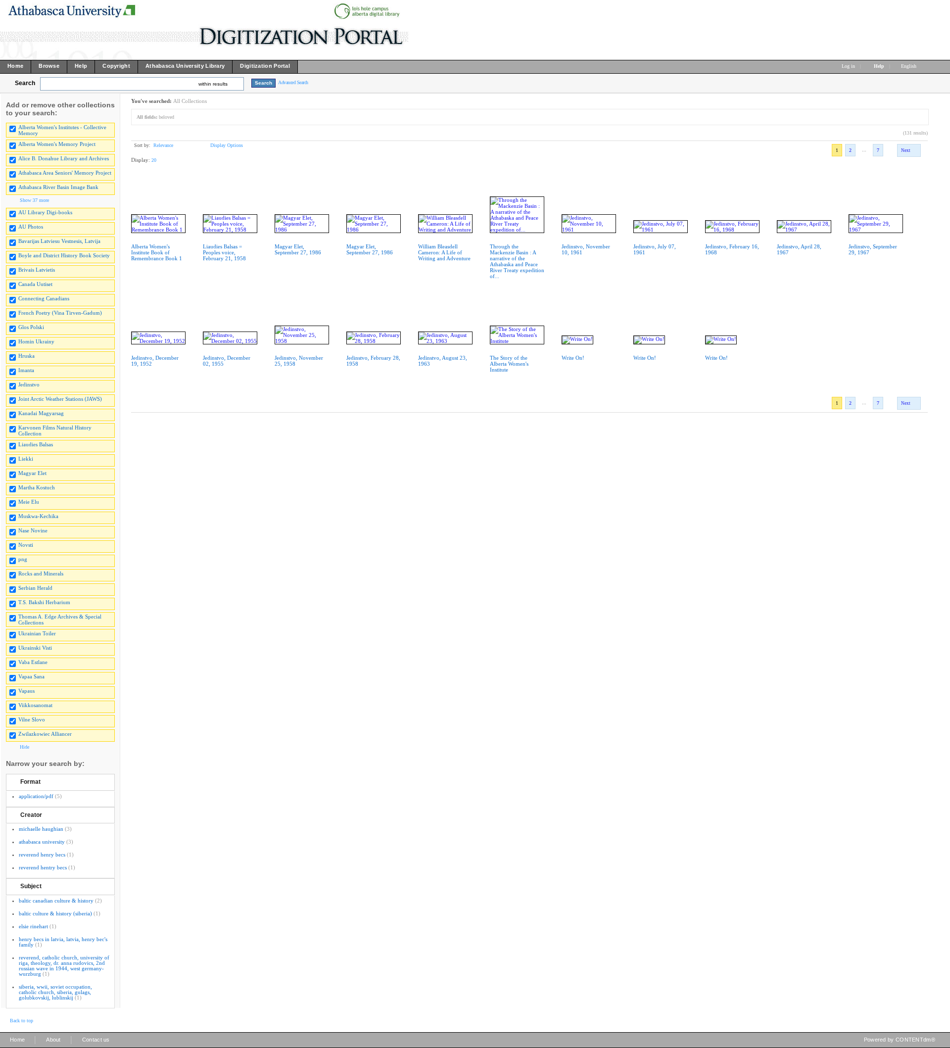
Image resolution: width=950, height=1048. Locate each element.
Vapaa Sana (31, 676)
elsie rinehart (33, 926)
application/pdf (36, 796)
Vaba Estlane (33, 662)
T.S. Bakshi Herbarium (44, 602)
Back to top (21, 1020)
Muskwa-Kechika (38, 516)
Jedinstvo (29, 384)
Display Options (226, 145)
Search (25, 83)
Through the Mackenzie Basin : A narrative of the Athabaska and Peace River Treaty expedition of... (517, 261)
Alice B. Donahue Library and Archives (63, 158)
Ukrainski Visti (35, 648)
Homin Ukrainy (36, 341)
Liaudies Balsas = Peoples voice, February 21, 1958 (224, 252)
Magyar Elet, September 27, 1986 (298, 249)
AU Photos (30, 227)
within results (213, 84)
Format (30, 781)
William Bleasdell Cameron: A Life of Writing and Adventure (444, 252)
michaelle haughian (41, 829)
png (22, 559)
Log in (848, 66)
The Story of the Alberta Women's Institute (509, 364)
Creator (31, 814)
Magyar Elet (32, 473)
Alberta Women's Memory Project (56, 144)
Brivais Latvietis (36, 270)
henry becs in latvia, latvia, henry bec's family (63, 942)
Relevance (163, 145)
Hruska (26, 356)
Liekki (25, 459)
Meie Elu (28, 502)
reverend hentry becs (43, 867)
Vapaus (26, 691)
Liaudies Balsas (35, 444)
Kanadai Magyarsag (41, 413)
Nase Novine (33, 530)
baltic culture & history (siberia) (55, 913)
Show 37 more (34, 200)
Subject (31, 886)
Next (905, 150)
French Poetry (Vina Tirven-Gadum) (60, 313)
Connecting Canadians (43, 298)
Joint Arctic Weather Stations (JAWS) (60, 399)
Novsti (25, 545)
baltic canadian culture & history (56, 901)
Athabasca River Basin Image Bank (58, 187)
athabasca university (42, 842)
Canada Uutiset (35, 284)
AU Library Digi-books (45, 212)
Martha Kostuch (36, 487)
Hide (24, 747)
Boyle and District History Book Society (64, 255)
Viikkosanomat (35, 705)
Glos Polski (31, 327)
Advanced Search (293, 82)
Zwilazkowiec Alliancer (45, 734)
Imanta (26, 370)
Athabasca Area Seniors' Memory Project (64, 173)
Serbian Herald (35, 588)
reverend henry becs (42, 854)
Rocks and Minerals (40, 573)
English (909, 66)
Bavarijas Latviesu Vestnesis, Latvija (59, 241)
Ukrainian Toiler (37, 633)
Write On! (573, 358)
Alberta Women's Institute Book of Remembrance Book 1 (156, 252)
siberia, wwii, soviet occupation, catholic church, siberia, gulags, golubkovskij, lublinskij (55, 992)
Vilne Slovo (31, 719)
